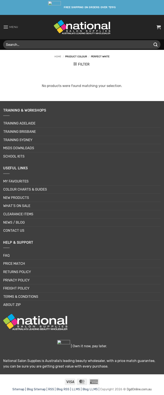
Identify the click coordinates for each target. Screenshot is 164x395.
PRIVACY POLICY (16, 280)
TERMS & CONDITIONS (20, 297)
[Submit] (155, 44)
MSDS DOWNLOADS (18, 148)
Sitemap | (19, 389)
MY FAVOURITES (16, 181)
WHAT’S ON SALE (16, 206)
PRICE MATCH (14, 264)
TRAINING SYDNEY (17, 140)
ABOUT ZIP (12, 305)
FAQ (6, 255)
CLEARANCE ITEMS (18, 214)
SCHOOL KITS (14, 156)
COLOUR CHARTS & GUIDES (25, 189)
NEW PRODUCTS (16, 198)
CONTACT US (13, 231)
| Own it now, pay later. (88, 346)
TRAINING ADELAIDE (19, 123)
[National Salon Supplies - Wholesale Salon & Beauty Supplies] (82, 27)
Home (57, 56)
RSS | (52, 389)
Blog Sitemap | (37, 389)
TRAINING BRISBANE (19, 132)
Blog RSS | (64, 389)
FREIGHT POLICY (16, 288)
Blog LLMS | (91, 389)
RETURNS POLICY (17, 272)
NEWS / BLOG (14, 222)
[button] (10, 27)
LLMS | (77, 389)
